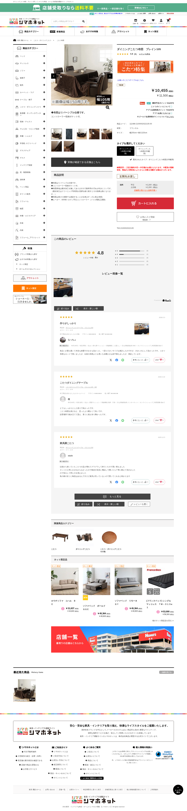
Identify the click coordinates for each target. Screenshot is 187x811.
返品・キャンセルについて (60, 773)
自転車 (22, 180)
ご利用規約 (154, 789)
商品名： (76, 327)
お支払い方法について (61, 760)
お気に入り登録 (147, 217)
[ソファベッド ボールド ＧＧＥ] (96, 581)
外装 (21, 223)
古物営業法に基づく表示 (114, 789)
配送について (61, 769)
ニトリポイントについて (160, 107)
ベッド (22, 56)
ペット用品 (24, 187)
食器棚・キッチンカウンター (30, 114)
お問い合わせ (151, 13)
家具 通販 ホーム (35, 789)
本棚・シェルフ (26, 136)
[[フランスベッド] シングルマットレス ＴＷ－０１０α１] (160, 581)
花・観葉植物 (25, 172)
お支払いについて (93, 756)
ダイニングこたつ (83, 549)
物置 (21, 209)
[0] (168, 21)
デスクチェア (25, 150)
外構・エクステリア (28, 216)
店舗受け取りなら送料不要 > (145, 190)
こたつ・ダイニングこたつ (30, 107)
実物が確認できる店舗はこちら (83, 162)
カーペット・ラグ (27, 92)
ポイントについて (61, 778)
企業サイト (161, 13)
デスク (22, 158)
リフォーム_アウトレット (30, 238)
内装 (21, 230)
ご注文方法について (61, 756)
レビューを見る (144, 54)
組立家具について (61, 765)
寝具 (21, 85)
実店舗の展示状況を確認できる (30, 760)
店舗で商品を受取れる (30, 765)
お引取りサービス (30, 769)
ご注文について (93, 752)
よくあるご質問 (141, 13)
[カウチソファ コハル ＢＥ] (65, 581)
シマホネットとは (130, 13)
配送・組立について (93, 765)
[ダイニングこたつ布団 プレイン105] (24, 690)
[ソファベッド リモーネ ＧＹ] (128, 581)
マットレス (24, 63)
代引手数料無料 (30, 752)
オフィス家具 (25, 194)
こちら (171, 117)
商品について (93, 760)
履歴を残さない (166, 672)
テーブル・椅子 (26, 100)
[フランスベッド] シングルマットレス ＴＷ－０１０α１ (159, 604)
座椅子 (22, 78)
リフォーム (24, 201)
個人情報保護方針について (136, 789)
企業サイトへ (74, 789)
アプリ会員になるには (161, 113)
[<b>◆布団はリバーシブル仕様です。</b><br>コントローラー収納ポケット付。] (81, 75)
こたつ (53, 549)
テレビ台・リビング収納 (29, 129)
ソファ (22, 71)
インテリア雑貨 (26, 165)
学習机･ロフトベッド (28, 143)
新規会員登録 (170, 13)
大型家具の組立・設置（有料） (30, 756)
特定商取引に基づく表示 (92, 789)
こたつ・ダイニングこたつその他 (110, 550)
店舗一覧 (62, 789)
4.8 (100, 252)
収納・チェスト (26, 122)
